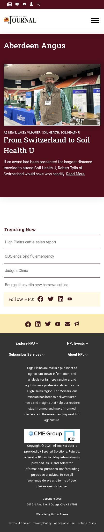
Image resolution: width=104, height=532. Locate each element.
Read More (75, 174)
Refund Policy (87, 523)
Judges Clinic (16, 270)
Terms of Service (19, 523)
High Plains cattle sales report (30, 242)
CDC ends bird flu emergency (29, 256)
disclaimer (59, 486)
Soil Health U (70, 132)
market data (65, 445)
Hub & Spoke (59, 514)
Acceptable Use (64, 523)
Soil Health (50, 132)
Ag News (10, 132)
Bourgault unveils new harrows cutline (36, 285)
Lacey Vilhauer (29, 132)
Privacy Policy (42, 523)
